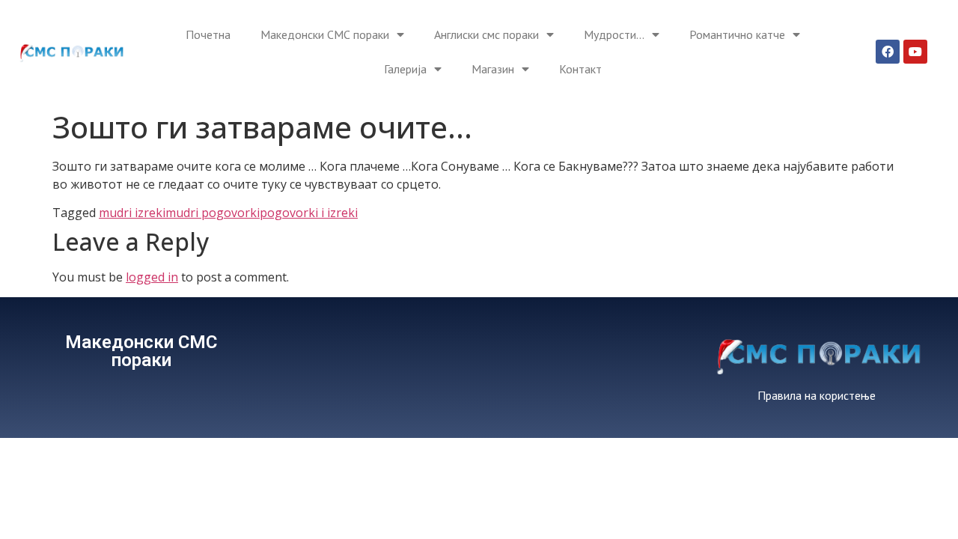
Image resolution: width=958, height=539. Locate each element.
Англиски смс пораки (486, 34)
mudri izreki (132, 212)
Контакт (580, 68)
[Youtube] (915, 52)
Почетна (208, 34)
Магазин (493, 68)
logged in (152, 277)
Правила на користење (816, 395)
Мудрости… (614, 34)
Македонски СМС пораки (324, 34)
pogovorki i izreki (309, 212)
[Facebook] (888, 52)
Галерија (405, 68)
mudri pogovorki (212, 212)
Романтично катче (737, 34)
